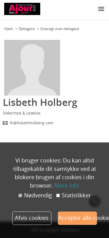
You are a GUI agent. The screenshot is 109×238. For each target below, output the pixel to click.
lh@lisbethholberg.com (31, 122)
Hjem (8, 28)
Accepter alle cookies (77, 218)
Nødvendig (38, 195)
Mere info (66, 185)
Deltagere (27, 28)
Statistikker (76, 195)
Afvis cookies (32, 218)
